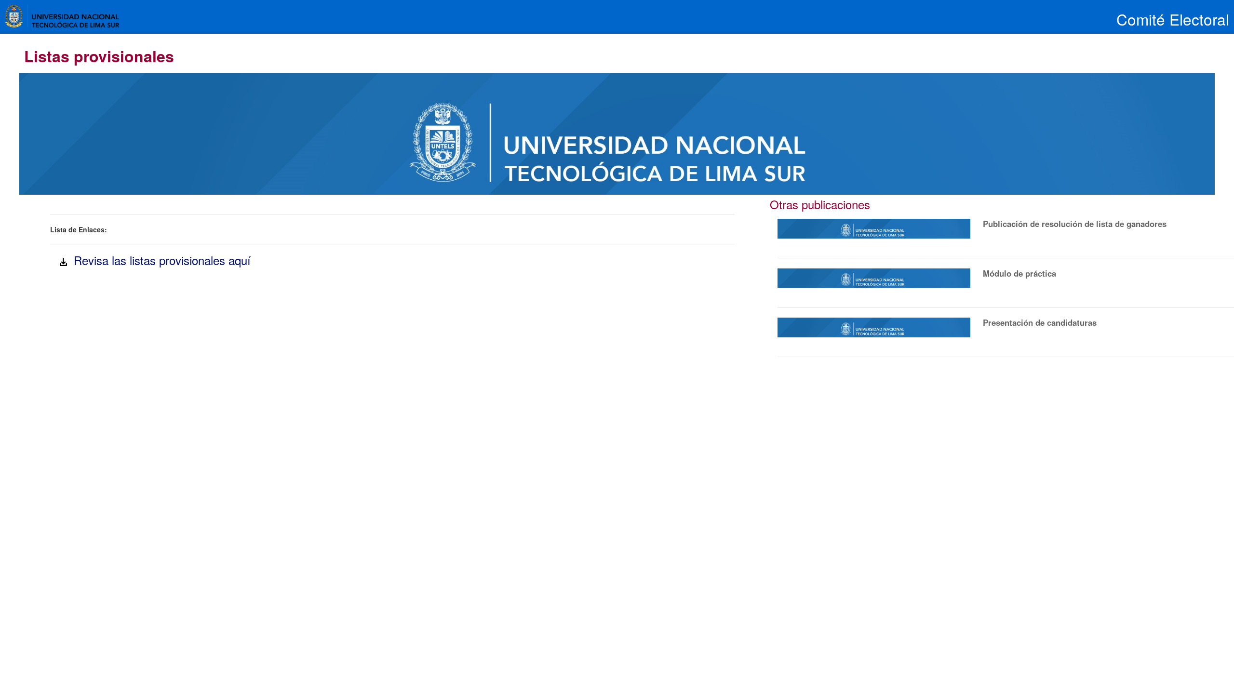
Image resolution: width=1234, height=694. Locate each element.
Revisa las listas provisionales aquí (159, 260)
